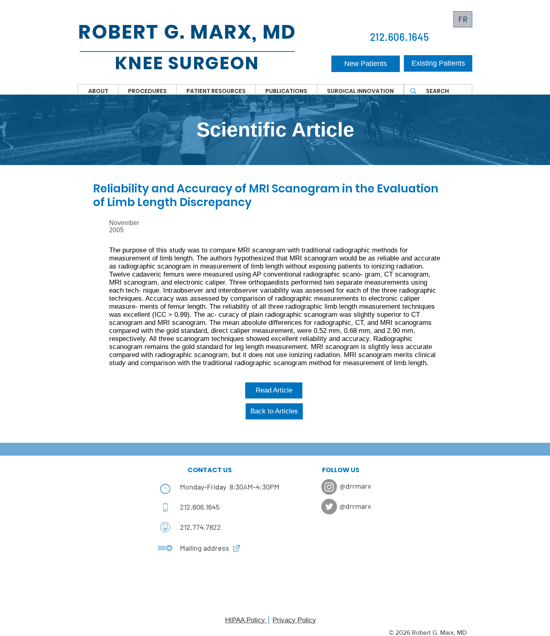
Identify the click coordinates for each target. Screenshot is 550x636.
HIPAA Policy (246, 620)
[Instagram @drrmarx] (329, 487)
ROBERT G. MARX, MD (187, 32)
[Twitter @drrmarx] (329, 506)
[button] (98, 91)
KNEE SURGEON (187, 63)
